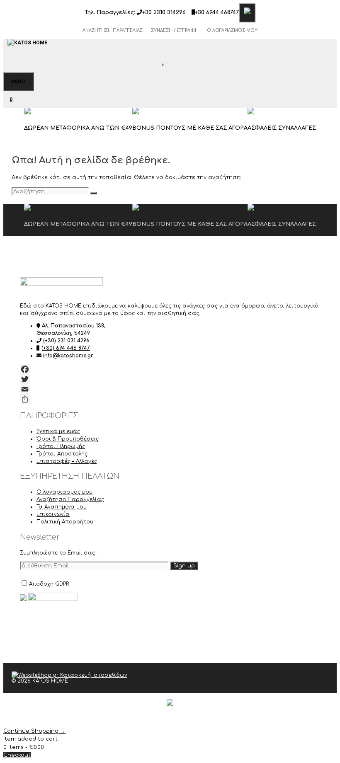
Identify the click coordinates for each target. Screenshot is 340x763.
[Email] (170, 389)
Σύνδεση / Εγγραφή (175, 30)
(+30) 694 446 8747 (65, 348)
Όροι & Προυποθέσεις (67, 439)
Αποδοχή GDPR (49, 584)
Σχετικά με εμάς (58, 431)
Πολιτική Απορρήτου (64, 522)
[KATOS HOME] (27, 47)
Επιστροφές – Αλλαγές (66, 461)
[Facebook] (170, 369)
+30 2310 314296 (164, 12)
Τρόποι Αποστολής (61, 454)
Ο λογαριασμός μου (232, 30)
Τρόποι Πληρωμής (60, 446)
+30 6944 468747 (217, 12)
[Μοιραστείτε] (170, 399)
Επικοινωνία (53, 514)
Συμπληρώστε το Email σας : (58, 553)
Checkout (17, 755)
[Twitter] (170, 379)
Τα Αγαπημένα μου (61, 507)
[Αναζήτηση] (93, 193)
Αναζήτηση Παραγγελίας (113, 30)
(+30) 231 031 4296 (66, 341)
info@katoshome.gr (68, 355)
